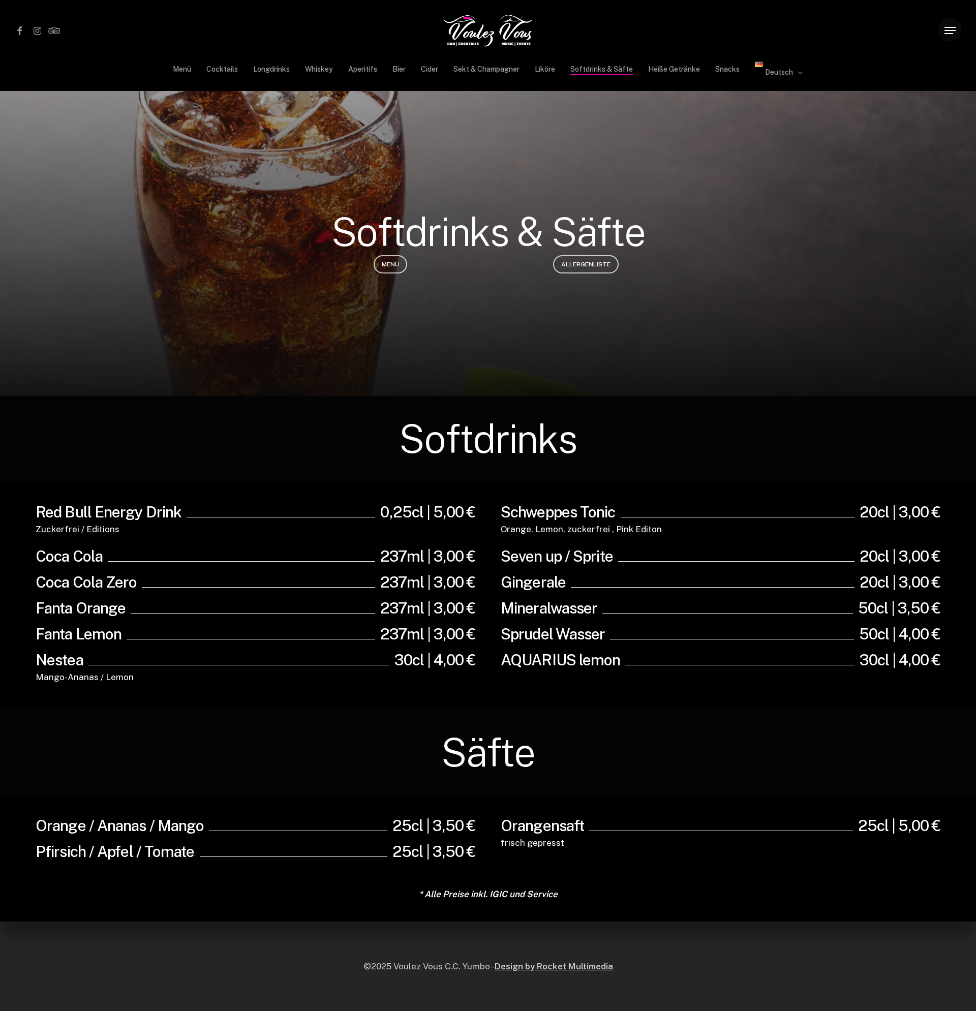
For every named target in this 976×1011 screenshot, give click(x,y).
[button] (950, 30)
